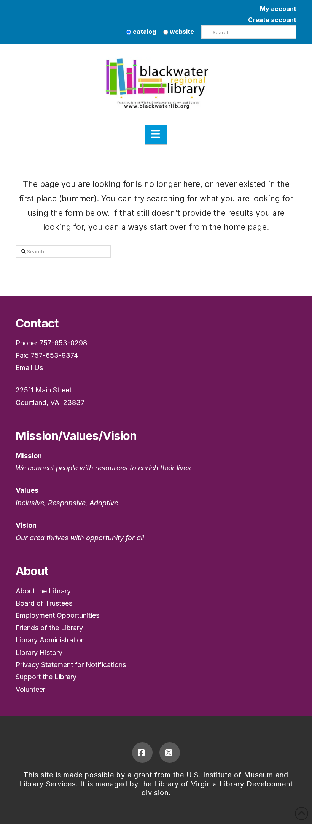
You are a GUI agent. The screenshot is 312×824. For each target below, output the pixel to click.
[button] (156, 134)
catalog (143, 31)
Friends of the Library (49, 628)
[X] (169, 752)
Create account (272, 20)
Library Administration (50, 640)
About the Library (43, 591)
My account (278, 9)
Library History (39, 652)
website (181, 31)
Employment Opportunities (57, 615)
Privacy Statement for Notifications (71, 665)
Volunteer (30, 689)
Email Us (29, 368)
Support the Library (46, 677)
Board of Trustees (44, 603)
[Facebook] (142, 752)
